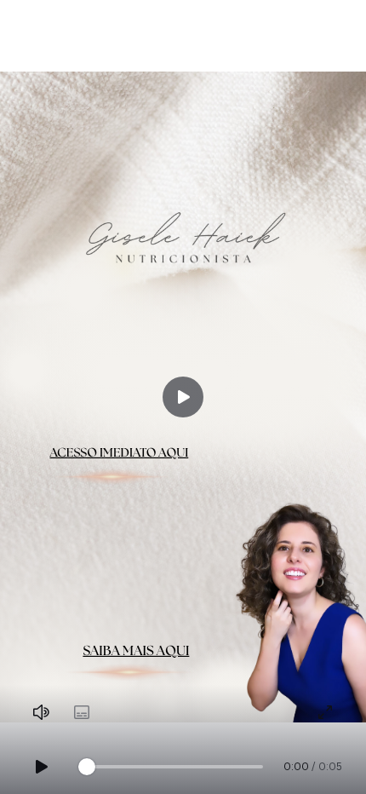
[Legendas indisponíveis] (82, 712)
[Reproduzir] (183, 397)
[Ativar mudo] (41, 712)
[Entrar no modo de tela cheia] (325, 712)
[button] (183, 397)
